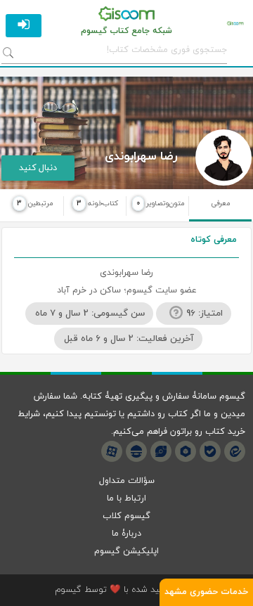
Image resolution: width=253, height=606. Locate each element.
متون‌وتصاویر (160, 203)
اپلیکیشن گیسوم (126, 551)
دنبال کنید (38, 168)
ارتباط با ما (126, 498)
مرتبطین (35, 203)
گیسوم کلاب (126, 516)
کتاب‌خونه (97, 203)
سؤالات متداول (127, 481)
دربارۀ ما (126, 533)
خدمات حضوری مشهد (206, 592)
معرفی (221, 203)
